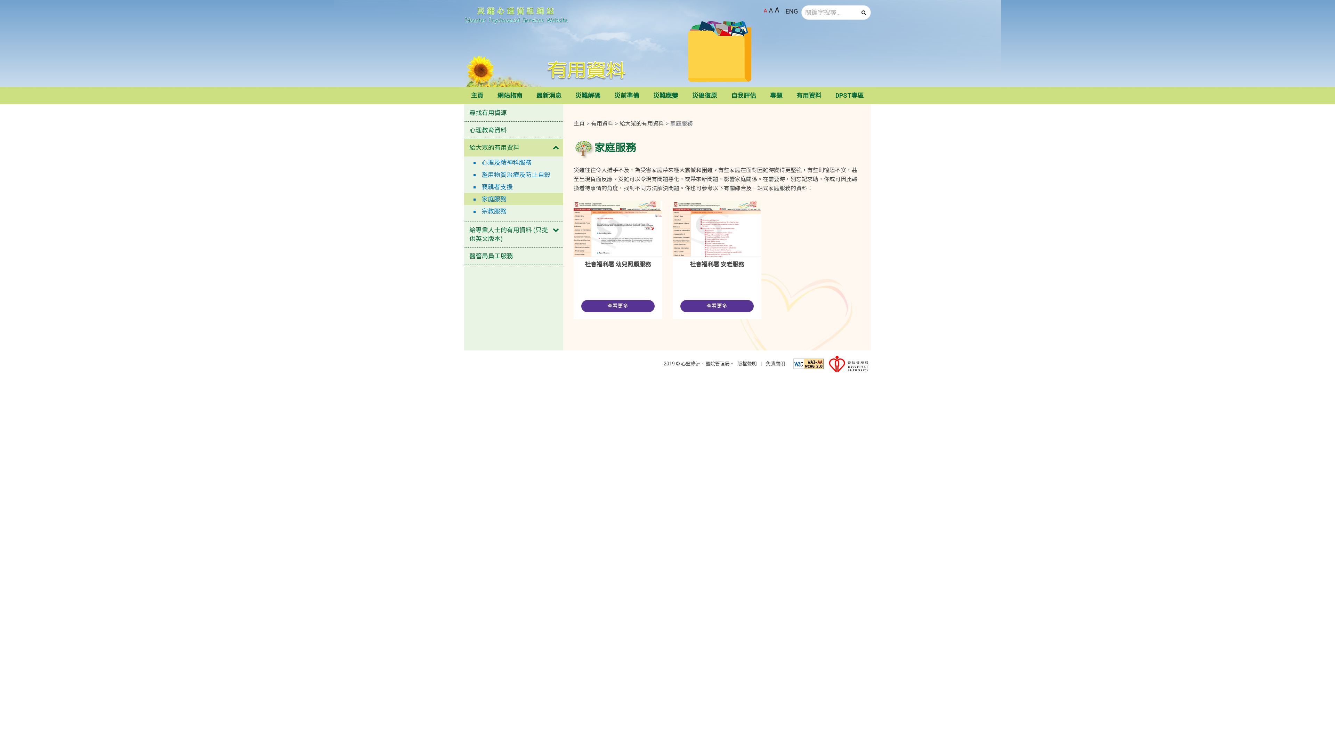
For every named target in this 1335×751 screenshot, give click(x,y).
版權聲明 (747, 363)
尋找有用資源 (488, 112)
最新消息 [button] (548, 95)
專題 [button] (776, 95)
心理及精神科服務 (507, 162)
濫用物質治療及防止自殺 (516, 174)
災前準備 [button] (626, 95)
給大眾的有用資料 (494, 147)
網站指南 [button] (510, 95)
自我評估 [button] (743, 95)
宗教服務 (494, 211)
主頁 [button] (477, 95)
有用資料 (602, 123)
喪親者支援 (497, 187)
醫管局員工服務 (491, 256)
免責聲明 (775, 363)
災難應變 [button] (665, 95)
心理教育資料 (488, 130)
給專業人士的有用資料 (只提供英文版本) (508, 234)
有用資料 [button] (809, 95)
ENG (792, 11)
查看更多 (617, 306)
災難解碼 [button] (587, 95)
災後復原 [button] (704, 95)
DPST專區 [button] (849, 95)
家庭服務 (494, 199)
